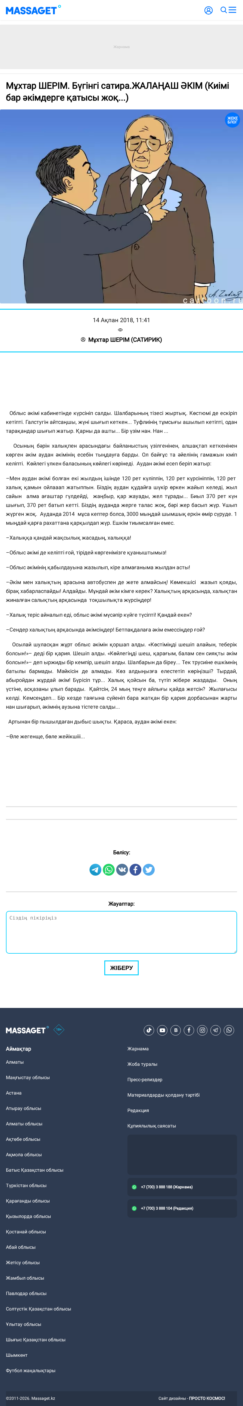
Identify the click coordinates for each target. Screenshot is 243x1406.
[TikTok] (149, 1030)
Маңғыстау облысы (28, 1077)
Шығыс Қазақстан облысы (35, 1340)
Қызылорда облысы (28, 1216)
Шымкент (17, 1355)
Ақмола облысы (24, 1154)
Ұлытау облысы (23, 1324)
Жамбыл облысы (25, 1278)
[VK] (176, 1030)
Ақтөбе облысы (23, 1139)
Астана (14, 1093)
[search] (223, 10)
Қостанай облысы (26, 1232)
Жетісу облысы (23, 1262)
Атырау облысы (23, 1108)
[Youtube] (162, 1030)
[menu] (232, 10)
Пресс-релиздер (144, 1079)
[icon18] (59, 1030)
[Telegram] (216, 1030)
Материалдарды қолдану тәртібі (163, 1095)
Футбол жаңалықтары (30, 1370)
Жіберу (121, 968)
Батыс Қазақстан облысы (34, 1170)
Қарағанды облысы (28, 1201)
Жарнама (138, 1049)
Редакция (138, 1110)
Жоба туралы (142, 1064)
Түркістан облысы (26, 1185)
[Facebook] (189, 1030)
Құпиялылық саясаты (151, 1126)
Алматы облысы (24, 1124)
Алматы (15, 1062)
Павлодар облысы (26, 1293)
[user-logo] (208, 13)
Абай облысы (21, 1247)
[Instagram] (202, 1030)
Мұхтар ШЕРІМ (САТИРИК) (125, 339)
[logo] (33, 10)
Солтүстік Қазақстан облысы (38, 1309)
